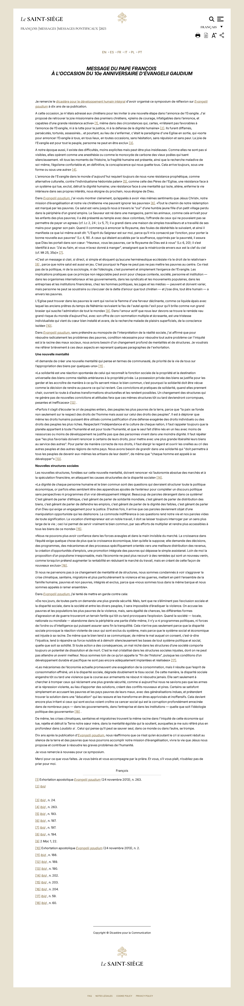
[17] (173, 660)
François (29, 28)
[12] (72, 402)
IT (126, 52)
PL (133, 52)
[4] (74, 169)
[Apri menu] (220, 19)
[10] (48, 326)
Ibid (43, 786)
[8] (37, 264)
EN (104, 52)
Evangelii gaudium (56, 198)
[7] (61, 252)
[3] (131, 143)
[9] (108, 311)
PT (140, 52)
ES (112, 52)
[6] (153, 203)
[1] (96, 123)
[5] (125, 181)
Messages (48, 28)
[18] (77, 711)
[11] (100, 366)
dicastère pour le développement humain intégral (90, 101)
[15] (78, 529)
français (209, 28)
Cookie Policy (124, 996)
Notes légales (104, 996)
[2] (162, 128)
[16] (64, 565)
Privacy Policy (144, 996)
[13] (58, 459)
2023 (103, 28)
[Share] (222, 36)
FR (119, 52)
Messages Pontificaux (78, 28)
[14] (159, 477)
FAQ (89, 996)
